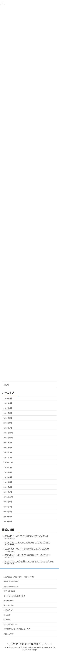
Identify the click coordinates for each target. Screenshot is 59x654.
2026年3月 (8, 398)
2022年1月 (8, 492)
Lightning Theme (28, 647)
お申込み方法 (9, 610)
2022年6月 (8, 482)
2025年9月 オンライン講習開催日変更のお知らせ (27, 549)
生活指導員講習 (9, 591)
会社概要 (7, 619)
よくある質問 (9, 605)
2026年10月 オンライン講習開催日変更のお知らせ (27, 542)
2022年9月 (8, 472)
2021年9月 (8, 502)
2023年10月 (8, 462)
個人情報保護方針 (10, 624)
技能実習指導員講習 (11, 586)
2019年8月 (8, 522)
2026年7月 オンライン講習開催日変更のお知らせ (27, 536)
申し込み (7, 615)
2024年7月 (8, 443)
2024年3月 (8, 453)
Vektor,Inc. (26, 650)
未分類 (6, 385)
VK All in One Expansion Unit (44, 647)
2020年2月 (8, 512)
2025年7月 (8, 408)
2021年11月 (8, 497)
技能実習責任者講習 (11, 582)
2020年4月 (8, 507)
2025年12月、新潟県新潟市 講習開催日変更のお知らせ (29, 561)
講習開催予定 (9, 601)
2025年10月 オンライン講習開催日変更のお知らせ (27, 555)
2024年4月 (8, 448)
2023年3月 (8, 467)
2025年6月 (8, 413)
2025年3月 (8, 418)
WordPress (15, 647)
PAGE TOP (54, 631)
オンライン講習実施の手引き (14, 596)
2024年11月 (8, 433)
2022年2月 (8, 487)
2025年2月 (8, 423)
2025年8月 (8, 403)
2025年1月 (8, 428)
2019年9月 (8, 517)
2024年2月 (8, 458)
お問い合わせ (9, 634)
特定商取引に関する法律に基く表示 (17, 629)
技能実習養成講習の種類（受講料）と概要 (19, 577)
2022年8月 (8, 477)
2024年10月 (8, 438)
